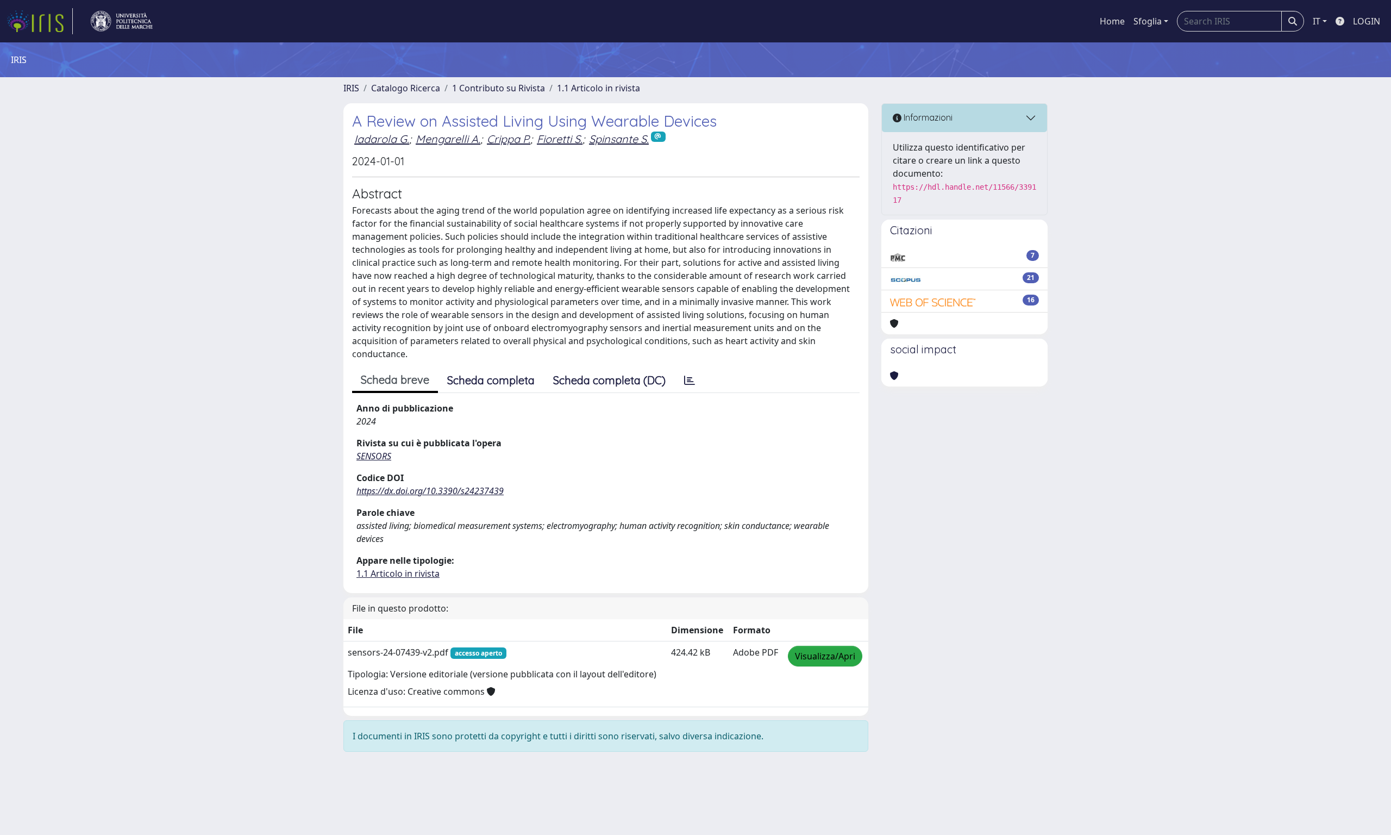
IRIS (351, 88)
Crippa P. (508, 139)
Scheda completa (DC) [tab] (609, 380)
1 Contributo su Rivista (498, 88)
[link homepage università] (122, 21)
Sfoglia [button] (1147, 21)
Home (1112, 21)
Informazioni (927, 117)
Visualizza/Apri (825, 656)
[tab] (689, 380)
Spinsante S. (619, 139)
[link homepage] (40, 21)
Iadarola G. (381, 139)
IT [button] (1316, 21)
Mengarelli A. (448, 139)
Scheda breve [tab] (395, 380)
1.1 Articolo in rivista (598, 88)
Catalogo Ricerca (405, 88)
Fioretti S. (559, 139)
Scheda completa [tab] (491, 380)
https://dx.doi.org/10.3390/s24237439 (430, 491)
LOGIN (1366, 21)
